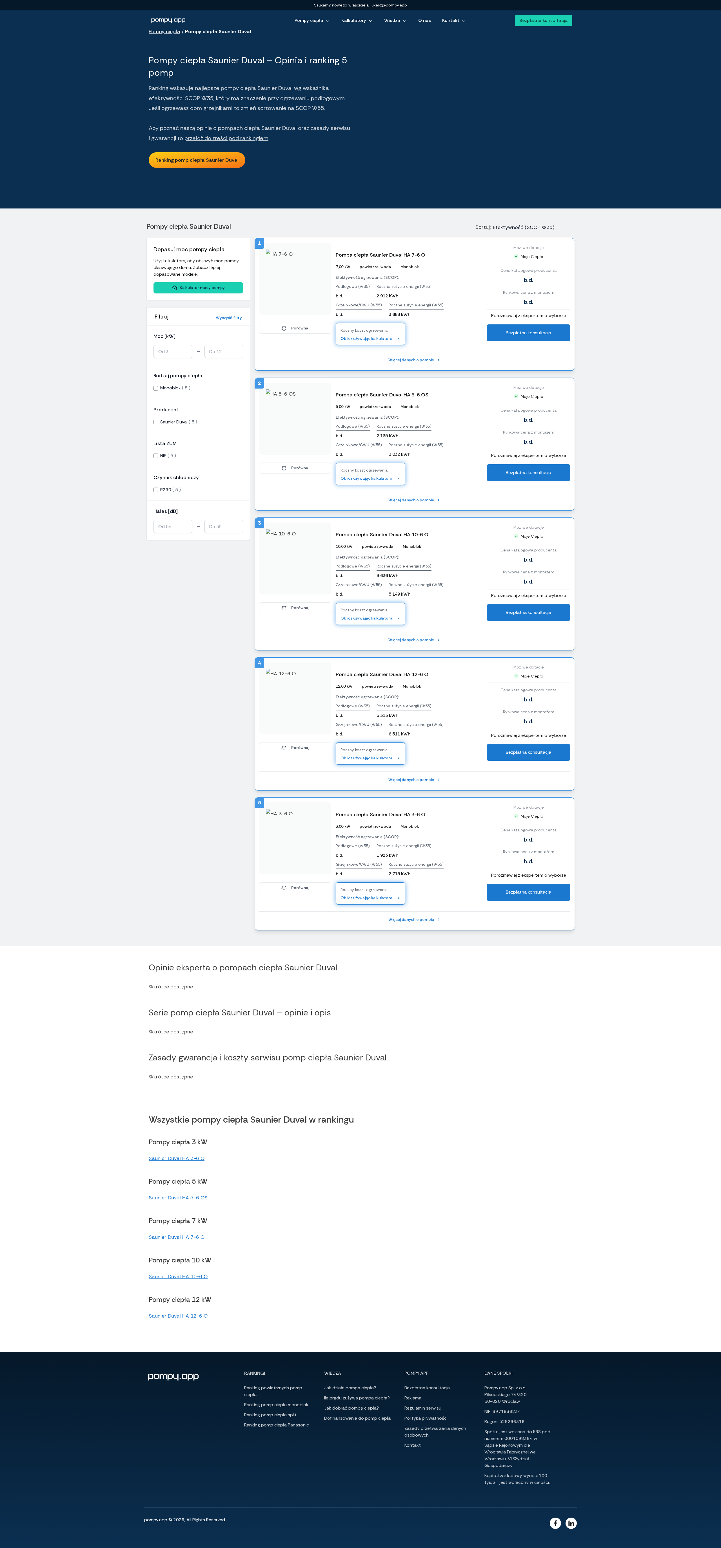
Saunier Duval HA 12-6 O (178, 1316)
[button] (197, 160)
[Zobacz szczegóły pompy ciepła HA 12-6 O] (295, 698)
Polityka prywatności (426, 1418)
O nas (424, 20)
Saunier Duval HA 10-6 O (178, 1276)
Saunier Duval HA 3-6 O (176, 1158)
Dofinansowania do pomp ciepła (357, 1418)
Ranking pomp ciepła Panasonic (276, 1425)
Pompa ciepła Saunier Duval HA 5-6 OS (382, 394)
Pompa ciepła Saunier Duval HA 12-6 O (382, 674)
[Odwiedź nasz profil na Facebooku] (555, 1523)
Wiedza (392, 20)
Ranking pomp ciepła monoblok (276, 1405)
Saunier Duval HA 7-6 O (176, 1237)
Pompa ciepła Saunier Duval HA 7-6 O (380, 255)
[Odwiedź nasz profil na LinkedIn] (571, 1523)
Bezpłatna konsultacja (543, 20)
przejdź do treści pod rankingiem (226, 138)
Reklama (412, 1398)
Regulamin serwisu (422, 1408)
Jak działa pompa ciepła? (350, 1388)
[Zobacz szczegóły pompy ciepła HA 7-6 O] (295, 279)
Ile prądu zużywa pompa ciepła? (357, 1398)
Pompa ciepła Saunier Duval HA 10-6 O (382, 534)
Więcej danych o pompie (411, 359)
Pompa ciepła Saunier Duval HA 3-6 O (380, 814)
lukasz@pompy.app (389, 5)
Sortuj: (483, 227)
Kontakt (450, 20)
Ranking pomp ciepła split (270, 1415)
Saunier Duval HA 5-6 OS (178, 1197)
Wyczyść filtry (229, 317)
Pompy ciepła (309, 20)
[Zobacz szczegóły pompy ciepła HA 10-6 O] (295, 558)
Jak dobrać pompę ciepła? (351, 1408)
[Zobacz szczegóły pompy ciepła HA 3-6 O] (295, 838)
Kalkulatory (353, 20)
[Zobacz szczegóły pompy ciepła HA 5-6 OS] (295, 418)
